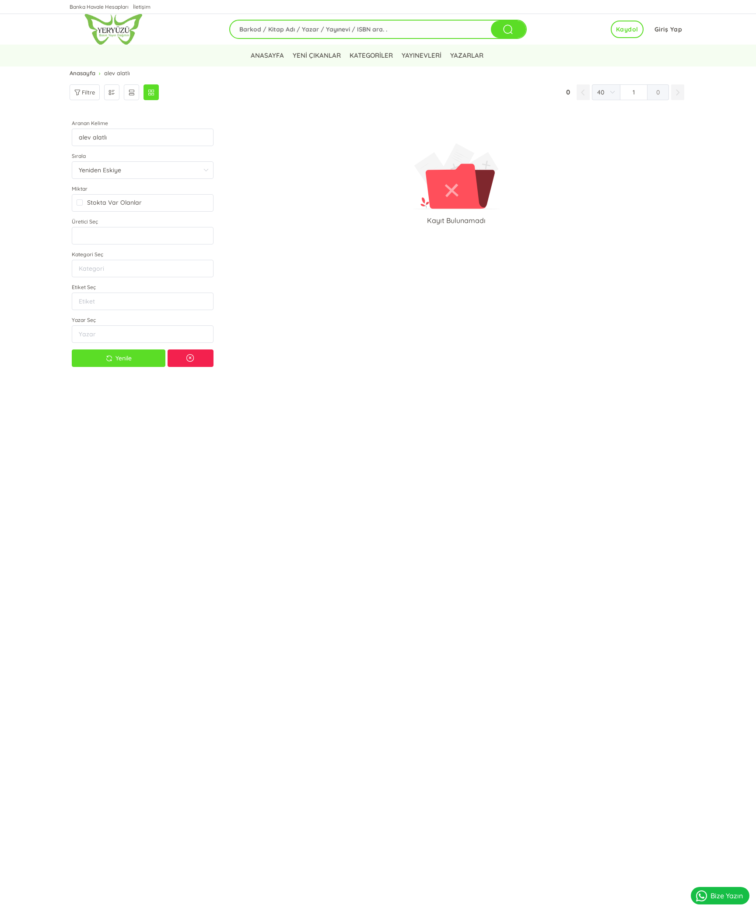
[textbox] (143, 235)
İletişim (141, 6)
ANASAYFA (267, 55)
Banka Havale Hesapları (99, 6)
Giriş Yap (668, 29)
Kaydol (627, 29)
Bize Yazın (726, 895)
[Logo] (113, 29)
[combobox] (143, 235)
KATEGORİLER (371, 55)
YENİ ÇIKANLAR (317, 55)
